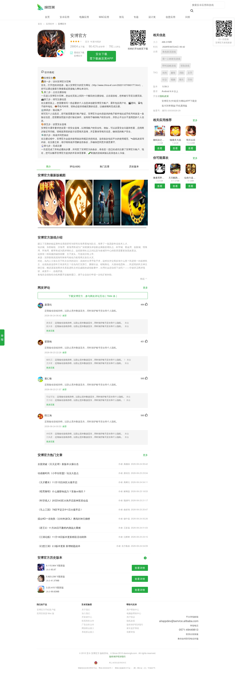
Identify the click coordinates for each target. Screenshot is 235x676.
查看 (159, 148)
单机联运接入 (88, 631)
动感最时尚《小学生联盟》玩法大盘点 (58, 473)
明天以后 (190, 139)
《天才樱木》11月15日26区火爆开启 (57, 482)
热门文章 (104, 166)
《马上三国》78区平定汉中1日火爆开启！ (60, 509)
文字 (190, 72)
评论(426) (75, 166)
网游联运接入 (88, 628)
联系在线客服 (192, 634)
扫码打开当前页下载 (138, 48)
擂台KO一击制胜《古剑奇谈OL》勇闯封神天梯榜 (64, 518)
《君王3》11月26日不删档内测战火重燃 (59, 527)
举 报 (2, 337)
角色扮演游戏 (169, 51)
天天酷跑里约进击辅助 (175, 177)
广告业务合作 (88, 624)
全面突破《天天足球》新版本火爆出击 (58, 464)
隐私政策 (164, 96)
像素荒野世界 (159, 177)
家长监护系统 (133, 628)
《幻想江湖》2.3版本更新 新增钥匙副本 (59, 546)
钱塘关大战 (175, 139)
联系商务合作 (88, 620)
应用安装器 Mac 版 (45, 613)
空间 (190, 79)
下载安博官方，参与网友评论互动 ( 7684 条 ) (92, 296)
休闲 (164, 72)
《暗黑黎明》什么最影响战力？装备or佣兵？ (62, 491)
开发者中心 (87, 616)
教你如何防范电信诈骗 (188, 638)
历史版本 (134, 166)
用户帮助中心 (133, 609)
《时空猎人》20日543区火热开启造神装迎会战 (63, 500)
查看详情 (140, 567)
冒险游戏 (184, 65)
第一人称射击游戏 (171, 58)
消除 (181, 72)
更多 (145, 287)
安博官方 (46, 7)
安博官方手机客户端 (46, 609)
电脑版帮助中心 (134, 613)
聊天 (181, 79)
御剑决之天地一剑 (159, 139)
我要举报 (131, 631)
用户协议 (131, 616)
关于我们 (86, 609)
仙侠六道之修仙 (190, 177)
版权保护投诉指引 (135, 624)
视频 (173, 79)
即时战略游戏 (169, 65)
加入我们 (86, 613)
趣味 (173, 72)
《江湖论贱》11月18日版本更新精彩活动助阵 (62, 537)
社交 (164, 79)
